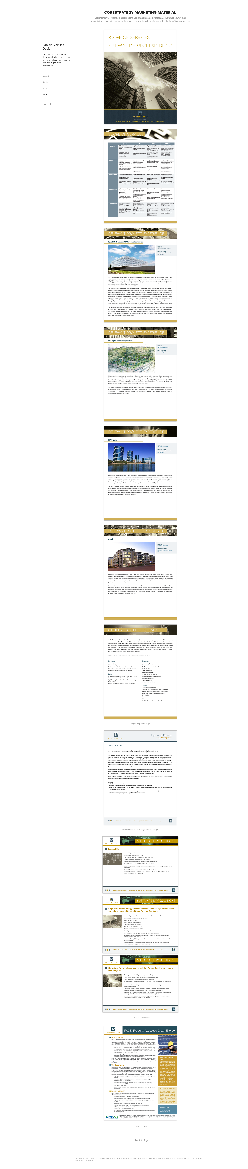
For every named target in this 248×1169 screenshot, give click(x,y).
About (45, 88)
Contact (46, 76)
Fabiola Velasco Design (54, 47)
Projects (46, 95)
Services (46, 82)
